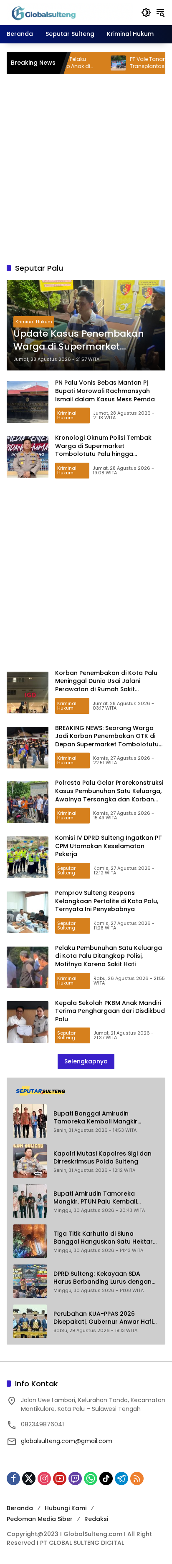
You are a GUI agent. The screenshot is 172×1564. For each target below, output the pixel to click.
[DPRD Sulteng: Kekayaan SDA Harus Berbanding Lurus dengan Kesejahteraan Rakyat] (30, 1281)
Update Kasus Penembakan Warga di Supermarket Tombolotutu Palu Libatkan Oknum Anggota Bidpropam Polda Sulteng (79, 340)
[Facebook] (13, 1478)
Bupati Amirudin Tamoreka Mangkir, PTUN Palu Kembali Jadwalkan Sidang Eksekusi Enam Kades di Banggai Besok (104, 1198)
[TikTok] (106, 1478)
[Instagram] (44, 1478)
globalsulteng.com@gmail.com (66, 1441)
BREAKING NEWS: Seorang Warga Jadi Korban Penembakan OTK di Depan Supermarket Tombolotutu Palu (107, 740)
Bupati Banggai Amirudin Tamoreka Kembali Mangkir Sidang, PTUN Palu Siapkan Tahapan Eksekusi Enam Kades (100, 1118)
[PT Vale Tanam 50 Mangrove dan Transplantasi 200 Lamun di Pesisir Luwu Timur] (97, 63)
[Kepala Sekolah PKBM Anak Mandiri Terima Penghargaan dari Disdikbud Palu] (27, 1022)
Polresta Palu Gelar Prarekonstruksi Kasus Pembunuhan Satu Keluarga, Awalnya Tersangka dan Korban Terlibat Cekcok (109, 794)
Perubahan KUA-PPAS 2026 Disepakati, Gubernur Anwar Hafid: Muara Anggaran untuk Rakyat (105, 1318)
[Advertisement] (86, 168)
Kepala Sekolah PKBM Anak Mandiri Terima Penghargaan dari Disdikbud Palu (110, 1011)
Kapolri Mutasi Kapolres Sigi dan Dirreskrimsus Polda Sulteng (102, 1158)
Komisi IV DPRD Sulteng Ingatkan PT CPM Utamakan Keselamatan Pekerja (108, 846)
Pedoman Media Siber (40, 1519)
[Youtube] (59, 1478)
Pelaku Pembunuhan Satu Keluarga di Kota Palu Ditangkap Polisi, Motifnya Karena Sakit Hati (108, 956)
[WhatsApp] (90, 1478)
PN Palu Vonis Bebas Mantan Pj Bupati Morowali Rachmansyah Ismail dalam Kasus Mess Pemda (105, 390)
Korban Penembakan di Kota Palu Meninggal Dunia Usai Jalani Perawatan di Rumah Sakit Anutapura (106, 685)
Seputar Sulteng (66, 870)
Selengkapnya (86, 1061)
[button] (146, 13)
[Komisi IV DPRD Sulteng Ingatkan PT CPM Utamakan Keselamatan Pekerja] (27, 857)
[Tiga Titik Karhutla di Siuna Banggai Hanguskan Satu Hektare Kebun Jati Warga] (30, 1241)
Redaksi (96, 1519)
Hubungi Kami (65, 1508)
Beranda (20, 1508)
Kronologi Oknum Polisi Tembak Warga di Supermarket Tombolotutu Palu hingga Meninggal (103, 449)
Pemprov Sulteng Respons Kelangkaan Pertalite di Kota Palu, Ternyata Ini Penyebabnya (106, 901)
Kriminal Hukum (33, 321)
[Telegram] (121, 1478)
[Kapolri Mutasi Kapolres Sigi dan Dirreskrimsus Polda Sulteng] (30, 1161)
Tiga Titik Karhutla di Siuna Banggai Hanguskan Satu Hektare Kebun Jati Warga (105, 1238)
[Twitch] (75, 1478)
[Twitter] (28, 1478)
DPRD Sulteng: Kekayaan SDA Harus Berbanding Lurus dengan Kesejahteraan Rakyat (102, 1278)
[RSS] (137, 1478)
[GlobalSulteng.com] (70, 12)
